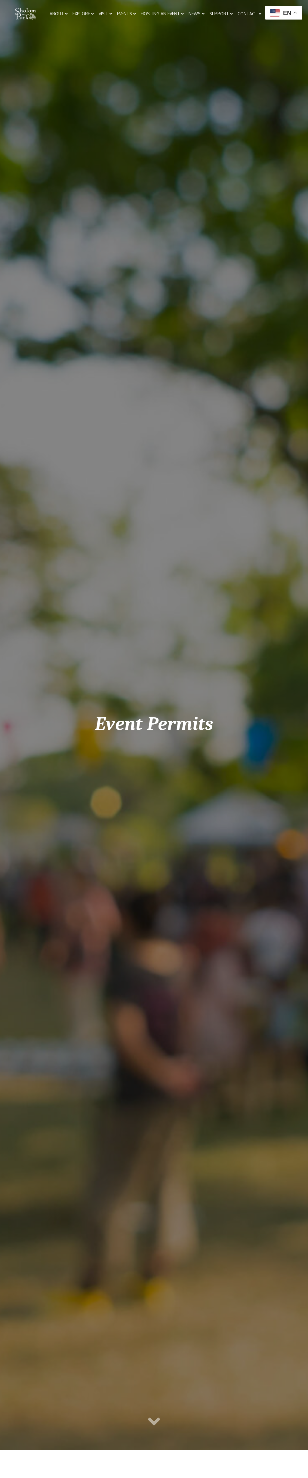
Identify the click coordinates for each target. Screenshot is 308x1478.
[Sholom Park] (25, 13)
